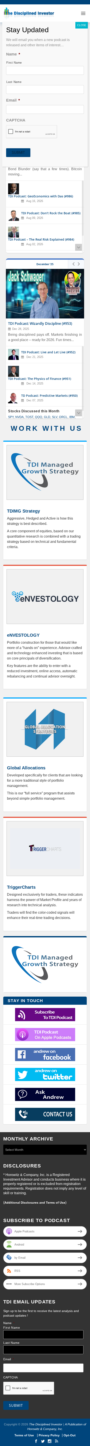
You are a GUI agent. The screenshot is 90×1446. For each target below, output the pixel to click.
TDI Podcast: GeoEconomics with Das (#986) (40, 196)
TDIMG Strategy (23, 511)
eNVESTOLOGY (23, 635)
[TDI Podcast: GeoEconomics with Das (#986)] (13, 188)
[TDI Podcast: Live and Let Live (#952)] (13, 354)
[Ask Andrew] (45, 1094)
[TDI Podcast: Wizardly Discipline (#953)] (45, 293)
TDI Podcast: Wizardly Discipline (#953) (40, 323)
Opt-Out (69, 1435)
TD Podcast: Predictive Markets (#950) (49, 396)
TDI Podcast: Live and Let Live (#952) (48, 352)
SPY (11, 417)
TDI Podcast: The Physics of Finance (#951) (39, 379)
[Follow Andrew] (45, 1074)
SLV (54, 417)
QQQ (38, 417)
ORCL (63, 417)
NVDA (19, 417)
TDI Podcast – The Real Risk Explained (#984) (41, 239)
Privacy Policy (49, 1435)
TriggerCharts (21, 887)
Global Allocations (26, 767)
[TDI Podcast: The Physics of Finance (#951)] (13, 371)
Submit (16, 1405)
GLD (47, 417)
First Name (11, 1327)
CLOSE (81, 25)
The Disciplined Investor (45, 1424)
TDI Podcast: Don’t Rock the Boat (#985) (50, 213)
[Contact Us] (45, 1114)
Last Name (11, 1342)
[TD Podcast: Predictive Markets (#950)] (13, 397)
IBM (72, 417)
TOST (29, 417)
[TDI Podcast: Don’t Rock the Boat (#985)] (13, 215)
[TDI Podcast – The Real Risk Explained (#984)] (13, 232)
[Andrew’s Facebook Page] (45, 1054)
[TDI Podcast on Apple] (45, 1034)
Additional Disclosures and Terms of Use (34, 1202)
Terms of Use (24, 1435)
